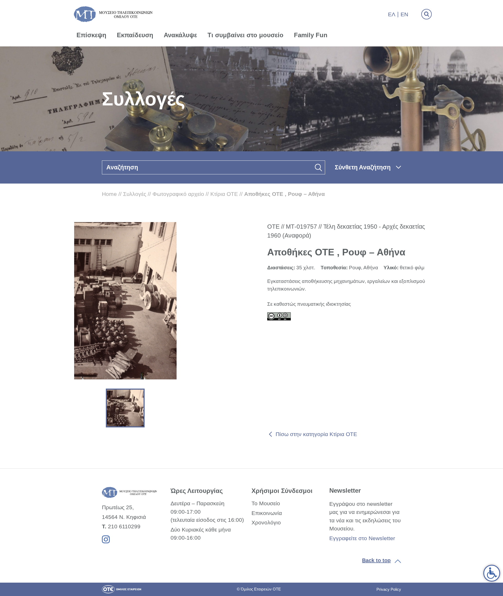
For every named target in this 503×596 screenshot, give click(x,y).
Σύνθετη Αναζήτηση (363, 167)
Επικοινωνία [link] (267, 513)
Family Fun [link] (310, 35)
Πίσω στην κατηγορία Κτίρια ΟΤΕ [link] (316, 434)
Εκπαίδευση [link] (135, 35)
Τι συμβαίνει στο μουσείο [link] (245, 35)
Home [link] (109, 194)
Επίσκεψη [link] (91, 35)
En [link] (404, 14)
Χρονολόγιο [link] (266, 522)
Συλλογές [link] (134, 194)
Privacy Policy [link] (388, 589)
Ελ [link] (391, 14)
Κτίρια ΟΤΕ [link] (224, 194)
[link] (491, 573)
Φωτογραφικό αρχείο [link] (178, 194)
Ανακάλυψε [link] (180, 35)
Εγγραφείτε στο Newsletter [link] (362, 538)
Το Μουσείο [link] (266, 503)
